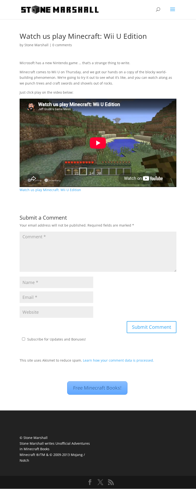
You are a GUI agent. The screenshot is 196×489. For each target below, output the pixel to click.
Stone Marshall (36, 45)
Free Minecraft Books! (97, 388)
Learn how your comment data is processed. (118, 360)
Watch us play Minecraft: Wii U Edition (50, 190)
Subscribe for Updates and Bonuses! (56, 339)
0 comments (62, 45)
